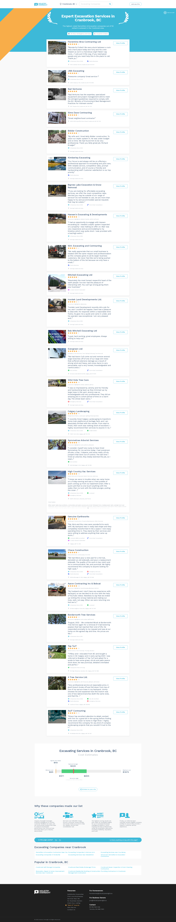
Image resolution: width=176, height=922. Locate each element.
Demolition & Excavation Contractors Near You (52, 852)
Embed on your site (89, 789)
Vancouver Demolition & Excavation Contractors (113, 855)
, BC (65, 862)
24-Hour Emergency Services (80, 34)
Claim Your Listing (73, 903)
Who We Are (71, 907)
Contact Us (71, 909)
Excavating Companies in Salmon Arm (81, 852)
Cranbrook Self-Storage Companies (48, 867)
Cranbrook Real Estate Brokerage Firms (82, 867)
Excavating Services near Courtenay (113, 852)
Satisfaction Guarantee (75, 894)
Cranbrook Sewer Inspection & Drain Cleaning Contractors (116, 868)
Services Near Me (73, 899)
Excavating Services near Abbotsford (81, 855)
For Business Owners (74, 901)
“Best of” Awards (73, 905)
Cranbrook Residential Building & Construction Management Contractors (84, 872)
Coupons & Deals (102, 34)
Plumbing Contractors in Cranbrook (113, 871)
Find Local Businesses (75, 896)
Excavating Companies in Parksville (48, 855)
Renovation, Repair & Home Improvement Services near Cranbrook (50, 872)
